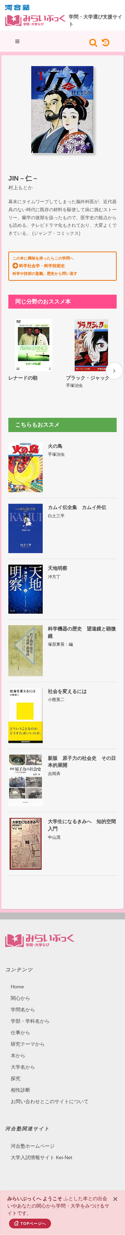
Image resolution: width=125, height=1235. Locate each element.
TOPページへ (33, 1223)
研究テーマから (28, 1044)
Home (17, 986)
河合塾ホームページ (33, 1146)
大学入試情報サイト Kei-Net (41, 1157)
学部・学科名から (30, 1021)
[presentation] (114, 371)
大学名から (23, 1067)
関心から (20, 998)
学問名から (23, 1009)
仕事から (20, 1032)
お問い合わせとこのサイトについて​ (50, 1101)
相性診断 (20, 1090)
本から (18, 1055)
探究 (15, 1078)
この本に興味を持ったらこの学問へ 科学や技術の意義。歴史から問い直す (44, 266)
